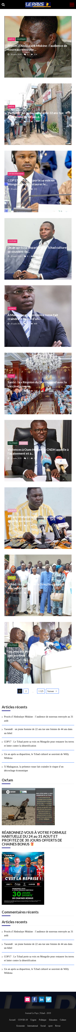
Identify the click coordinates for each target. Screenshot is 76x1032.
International (32, 1026)
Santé (11, 376)
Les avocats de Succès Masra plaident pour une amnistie (37, 653)
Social (11, 578)
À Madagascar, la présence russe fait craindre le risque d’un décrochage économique (33, 768)
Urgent (33, 1020)
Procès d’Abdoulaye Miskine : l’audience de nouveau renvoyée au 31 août (38, 718)
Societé (23, 443)
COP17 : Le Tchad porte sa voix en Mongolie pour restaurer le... (31, 182)
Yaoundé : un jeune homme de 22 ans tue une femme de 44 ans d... (36, 115)
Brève (11, 39)
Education (53, 1020)
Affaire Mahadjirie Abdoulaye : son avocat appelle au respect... (37, 519)
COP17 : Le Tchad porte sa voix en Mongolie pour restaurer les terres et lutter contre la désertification (39, 743)
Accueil (12, 1020)
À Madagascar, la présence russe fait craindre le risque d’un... (33, 317)
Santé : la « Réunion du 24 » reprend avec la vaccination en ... (37, 384)
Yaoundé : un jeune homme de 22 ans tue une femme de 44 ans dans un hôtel (38, 731)
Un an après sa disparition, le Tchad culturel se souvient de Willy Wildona (36, 756)
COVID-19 (23, 1020)
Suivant (50, 691)
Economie (20, 1026)
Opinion (12, 308)
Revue (57, 1026)
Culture (12, 241)
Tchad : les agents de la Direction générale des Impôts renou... (37, 586)
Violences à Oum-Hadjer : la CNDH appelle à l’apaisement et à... (38, 451)
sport (50, 1026)
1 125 (41, 691)
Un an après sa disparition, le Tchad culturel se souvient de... (38, 249)
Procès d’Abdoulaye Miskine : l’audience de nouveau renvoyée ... (37, 47)
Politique (21, 39)
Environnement (16, 174)
